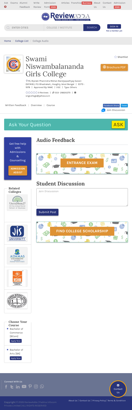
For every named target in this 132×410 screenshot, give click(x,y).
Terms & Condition (117, 400)
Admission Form (50, 4)
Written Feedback (15, 105)
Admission (119, 4)
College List (22, 40)
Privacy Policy (99, 400)
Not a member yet (114, 31)
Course (51, 105)
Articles (65, 2)
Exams (14, 2)
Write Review (37, 4)
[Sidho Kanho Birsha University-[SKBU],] (18, 301)
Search (92, 27)
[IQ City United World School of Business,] (18, 206)
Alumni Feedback (25, 4)
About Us (97, 4)
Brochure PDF (116, 67)
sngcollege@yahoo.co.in (38, 96)
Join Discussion (115, 110)
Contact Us (107, 4)
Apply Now (16, 341)
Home (7, 40)
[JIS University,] (18, 233)
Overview (36, 105)
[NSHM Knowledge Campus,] (18, 278)
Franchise (81, 2)
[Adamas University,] (18, 255)
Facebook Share (111, 105)
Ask (6, 2)
